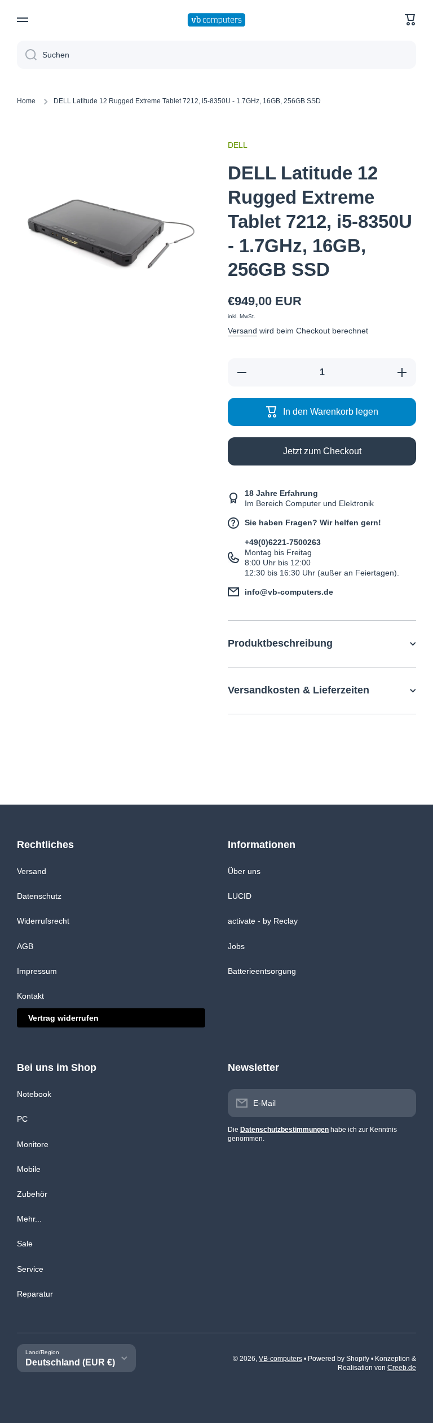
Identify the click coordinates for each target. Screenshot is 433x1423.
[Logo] (216, 20)
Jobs (236, 946)
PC (22, 1118)
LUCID (239, 896)
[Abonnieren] (402, 1103)
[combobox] (216, 55)
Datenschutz (39, 896)
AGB (25, 946)
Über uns (244, 871)
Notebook (34, 1094)
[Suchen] (27, 55)
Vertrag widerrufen (63, 1017)
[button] (410, 19)
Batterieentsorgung (262, 971)
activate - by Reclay (263, 920)
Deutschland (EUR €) (70, 1362)
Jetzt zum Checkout (322, 451)
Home (26, 101)
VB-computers (280, 1359)
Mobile (29, 1169)
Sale (25, 1243)
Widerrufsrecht (43, 920)
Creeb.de (401, 1368)
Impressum (37, 971)
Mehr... (29, 1218)
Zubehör (32, 1193)
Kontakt (30, 995)
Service (30, 1268)
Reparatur (35, 1293)
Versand (242, 330)
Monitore (32, 1144)
